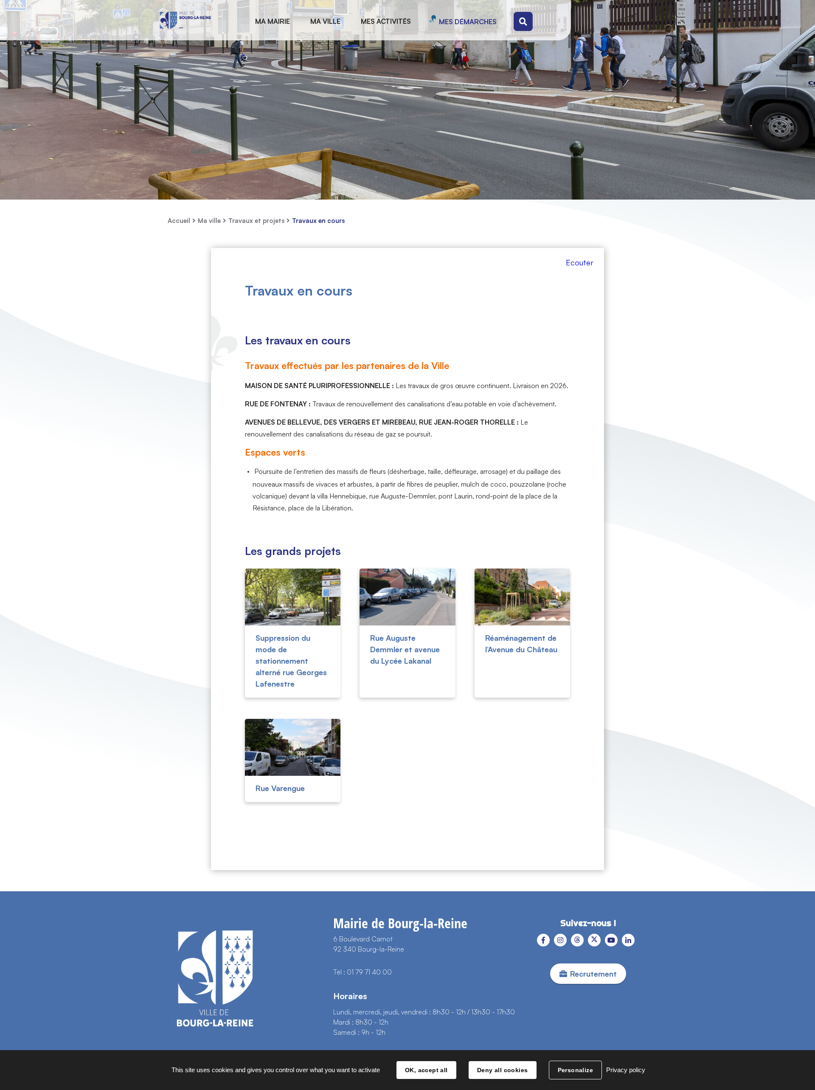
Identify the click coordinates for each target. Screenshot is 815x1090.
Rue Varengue (280, 788)
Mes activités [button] (386, 21)
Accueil (179, 221)
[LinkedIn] (628, 940)
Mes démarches (468, 21)
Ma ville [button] (325, 21)
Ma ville (209, 221)
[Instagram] (560, 940)
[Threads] (577, 940)
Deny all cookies (502, 1070)
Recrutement (593, 973)
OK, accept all (426, 1070)
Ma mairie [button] (272, 21)
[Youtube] (611, 940)
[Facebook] (543, 940)
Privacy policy (625, 1069)
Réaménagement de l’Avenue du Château (521, 643)
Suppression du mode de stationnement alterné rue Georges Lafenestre (291, 660)
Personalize (575, 1070)
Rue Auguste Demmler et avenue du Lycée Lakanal (405, 649)
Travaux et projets (256, 221)
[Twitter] (594, 940)
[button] (581, 266)
